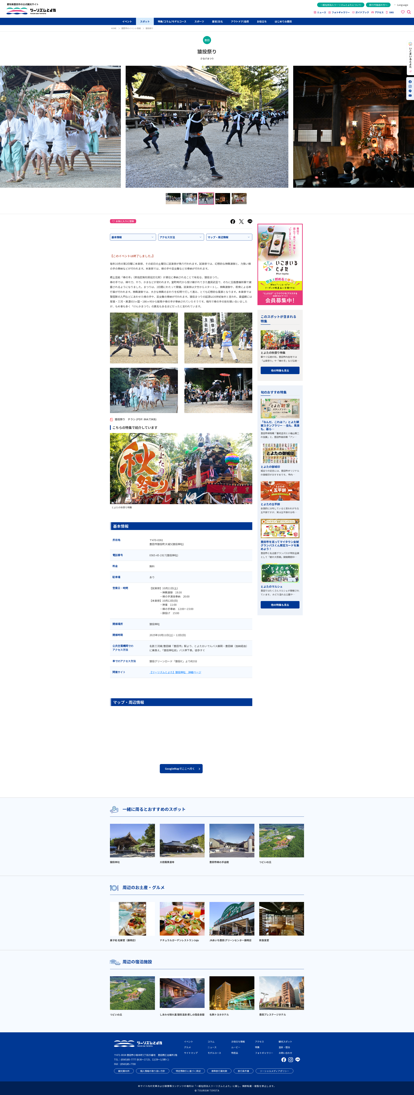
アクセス (379, 12)
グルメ (187, 1047)
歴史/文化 (217, 21)
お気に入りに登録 (125, 221)
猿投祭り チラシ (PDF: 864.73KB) (135, 419)
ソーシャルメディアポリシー (274, 1071)
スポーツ (199, 21)
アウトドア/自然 (240, 21)
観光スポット (285, 1041)
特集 (257, 1047)
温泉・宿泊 (284, 1047)
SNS (391, 12)
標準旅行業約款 (219, 1071)
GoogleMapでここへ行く (180, 768)
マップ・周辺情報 (218, 237)
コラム (211, 1041)
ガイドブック (362, 12)
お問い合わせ (285, 1052)
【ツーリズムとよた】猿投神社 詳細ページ (175, 672)
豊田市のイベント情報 (131, 28)
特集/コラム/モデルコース (172, 21)
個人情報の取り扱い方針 (152, 1071)
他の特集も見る (280, 370)
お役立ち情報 (238, 1041)
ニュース (321, 12)
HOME (113, 28)
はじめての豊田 (283, 21)
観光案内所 (124, 1071)
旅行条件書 (243, 1071)
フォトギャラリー (341, 12)
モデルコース (214, 1052)
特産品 (234, 1052)
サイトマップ (191, 1052)
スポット (145, 21)
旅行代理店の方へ (378, 4)
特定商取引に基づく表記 (188, 1071)
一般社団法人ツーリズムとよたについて (340, 4)
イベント (127, 21)
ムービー (235, 1047)
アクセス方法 (167, 237)
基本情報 (116, 237)
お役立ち (262, 21)
